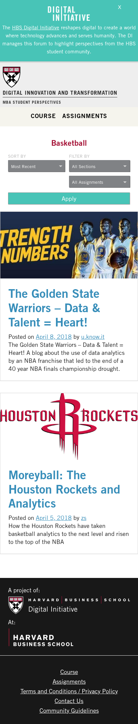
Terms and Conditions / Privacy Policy (69, 691)
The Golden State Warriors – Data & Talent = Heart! (54, 307)
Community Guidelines (69, 710)
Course (43, 115)
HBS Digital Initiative (35, 27)
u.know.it (93, 336)
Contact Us (69, 700)
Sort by (17, 156)
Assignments (84, 115)
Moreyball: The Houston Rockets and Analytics (64, 489)
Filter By (79, 156)
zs (83, 517)
